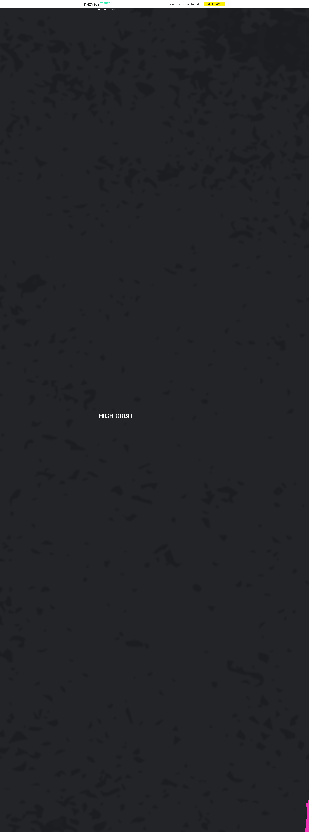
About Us (190, 4)
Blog (198, 4)
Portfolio (181, 4)
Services (171, 4)
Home (99, 9)
